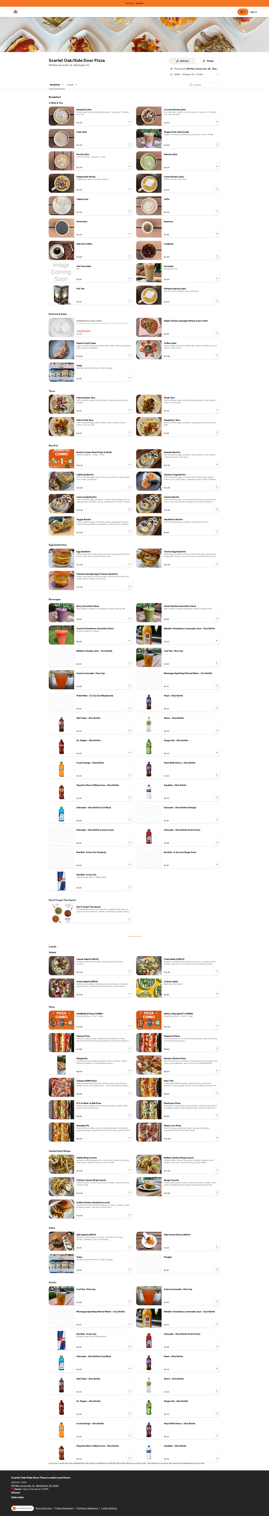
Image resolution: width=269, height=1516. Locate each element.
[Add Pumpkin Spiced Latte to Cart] (216, 300)
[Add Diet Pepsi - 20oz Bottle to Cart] (129, 730)
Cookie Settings (109, 1508)
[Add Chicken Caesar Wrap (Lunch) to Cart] (129, 1192)
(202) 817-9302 (19, 1482)
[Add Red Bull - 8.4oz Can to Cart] (129, 887)
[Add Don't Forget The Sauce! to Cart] (129, 919)
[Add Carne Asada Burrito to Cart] (129, 509)
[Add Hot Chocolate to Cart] (129, 278)
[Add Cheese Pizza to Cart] (129, 1048)
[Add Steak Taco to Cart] (216, 410)
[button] (57, 85)
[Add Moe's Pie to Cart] (216, 1093)
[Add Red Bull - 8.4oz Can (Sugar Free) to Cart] (216, 864)
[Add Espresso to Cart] (216, 233)
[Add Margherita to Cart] (129, 1070)
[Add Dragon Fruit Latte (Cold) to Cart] (216, 144)
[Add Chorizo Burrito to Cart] (216, 509)
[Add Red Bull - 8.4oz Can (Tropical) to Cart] (129, 864)
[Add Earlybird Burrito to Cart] (216, 464)
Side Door (129, 3)
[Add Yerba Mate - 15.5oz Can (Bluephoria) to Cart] (129, 707)
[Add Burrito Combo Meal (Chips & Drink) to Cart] (129, 464)
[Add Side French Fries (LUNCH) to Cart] (216, 1247)
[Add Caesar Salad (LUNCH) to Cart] (129, 971)
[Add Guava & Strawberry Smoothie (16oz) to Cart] (129, 640)
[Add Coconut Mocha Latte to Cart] (216, 121)
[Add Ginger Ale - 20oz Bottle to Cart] (216, 752)
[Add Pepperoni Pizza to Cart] (216, 1048)
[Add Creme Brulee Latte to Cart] (216, 189)
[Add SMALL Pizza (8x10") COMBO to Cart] (216, 1026)
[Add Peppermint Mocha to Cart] (129, 189)
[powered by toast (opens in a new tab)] (22, 1508)
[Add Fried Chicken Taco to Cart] (129, 410)
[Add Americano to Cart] (129, 233)
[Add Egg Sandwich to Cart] (129, 563)
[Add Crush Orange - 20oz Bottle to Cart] (129, 775)
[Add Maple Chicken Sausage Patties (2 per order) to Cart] (216, 333)
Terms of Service (43, 1508)
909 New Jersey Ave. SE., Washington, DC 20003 (35, 1485)
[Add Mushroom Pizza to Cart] (216, 1115)
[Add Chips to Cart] (129, 377)
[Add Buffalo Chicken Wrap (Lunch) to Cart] (216, 1170)
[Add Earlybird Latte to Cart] (129, 121)
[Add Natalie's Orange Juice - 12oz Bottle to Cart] (129, 663)
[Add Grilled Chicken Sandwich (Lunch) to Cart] (129, 1214)
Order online (17, 1497)
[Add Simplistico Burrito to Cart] (216, 531)
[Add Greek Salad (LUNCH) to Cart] (129, 993)
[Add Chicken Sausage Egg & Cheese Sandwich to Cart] (129, 586)
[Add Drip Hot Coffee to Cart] (129, 256)
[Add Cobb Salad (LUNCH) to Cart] (216, 971)
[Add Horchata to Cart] (216, 278)
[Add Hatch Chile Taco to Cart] (129, 432)
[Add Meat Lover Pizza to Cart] (216, 1137)
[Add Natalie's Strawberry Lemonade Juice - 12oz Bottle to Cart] (216, 640)
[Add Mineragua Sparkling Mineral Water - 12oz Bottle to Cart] (216, 685)
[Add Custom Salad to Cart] (216, 993)
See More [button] (140, 3)
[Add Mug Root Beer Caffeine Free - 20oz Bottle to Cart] (129, 797)
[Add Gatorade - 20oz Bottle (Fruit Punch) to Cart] (216, 842)
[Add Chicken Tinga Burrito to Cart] (216, 486)
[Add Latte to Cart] (216, 211)
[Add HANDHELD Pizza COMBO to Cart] (129, 1026)
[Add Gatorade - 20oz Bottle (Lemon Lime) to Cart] (129, 842)
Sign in (253, 12)
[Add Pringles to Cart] (216, 1269)
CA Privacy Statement (87, 1508)
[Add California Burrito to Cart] (129, 486)
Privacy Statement (64, 1508)
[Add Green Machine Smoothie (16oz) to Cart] (216, 618)
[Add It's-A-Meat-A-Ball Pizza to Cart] (129, 1115)
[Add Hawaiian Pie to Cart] (129, 1137)
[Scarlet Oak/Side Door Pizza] (15, 11)
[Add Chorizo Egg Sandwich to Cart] (216, 563)
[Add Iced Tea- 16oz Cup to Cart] (216, 663)
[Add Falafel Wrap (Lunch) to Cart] (129, 1170)
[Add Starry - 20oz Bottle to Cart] (216, 730)
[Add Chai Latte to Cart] (129, 144)
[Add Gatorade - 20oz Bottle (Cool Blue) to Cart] (129, 819)
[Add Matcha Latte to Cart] (216, 166)
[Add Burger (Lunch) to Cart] (216, 1192)
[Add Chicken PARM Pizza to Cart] (129, 1093)
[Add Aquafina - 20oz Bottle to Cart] (216, 797)
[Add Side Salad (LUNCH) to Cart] (129, 1247)
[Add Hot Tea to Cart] (129, 300)
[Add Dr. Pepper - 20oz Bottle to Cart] (129, 752)
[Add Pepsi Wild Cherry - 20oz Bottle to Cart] (216, 775)
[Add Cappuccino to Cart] (129, 211)
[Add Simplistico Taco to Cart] (216, 432)
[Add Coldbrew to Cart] (216, 256)
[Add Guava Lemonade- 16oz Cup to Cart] (129, 685)
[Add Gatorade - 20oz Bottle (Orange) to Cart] (216, 819)
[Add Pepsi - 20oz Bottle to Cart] (216, 707)
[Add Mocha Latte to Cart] (129, 166)
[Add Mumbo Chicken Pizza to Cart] (216, 1070)
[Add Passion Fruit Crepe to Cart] (129, 355)
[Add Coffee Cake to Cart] (216, 355)
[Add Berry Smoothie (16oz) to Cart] (129, 618)
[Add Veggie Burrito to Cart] (129, 531)
